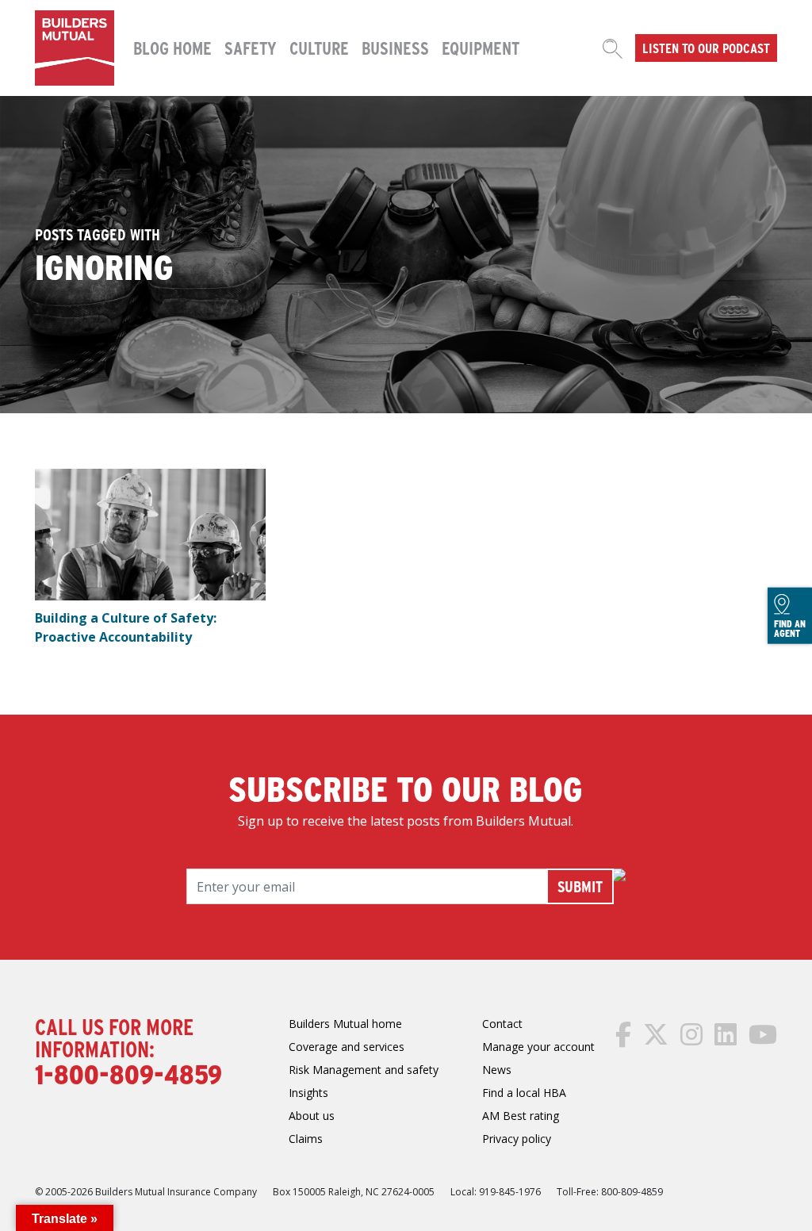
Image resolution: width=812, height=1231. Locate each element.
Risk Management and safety (364, 1069)
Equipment (480, 47)
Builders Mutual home (345, 1023)
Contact (502, 1023)
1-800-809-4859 (128, 1073)
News (496, 1069)
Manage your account (538, 1046)
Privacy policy (516, 1138)
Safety (250, 47)
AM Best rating (520, 1115)
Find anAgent (790, 627)
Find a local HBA (524, 1092)
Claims (306, 1138)
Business (395, 47)
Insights (308, 1092)
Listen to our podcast (706, 47)
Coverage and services (346, 1046)
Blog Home (172, 47)
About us (312, 1115)
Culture (319, 47)
